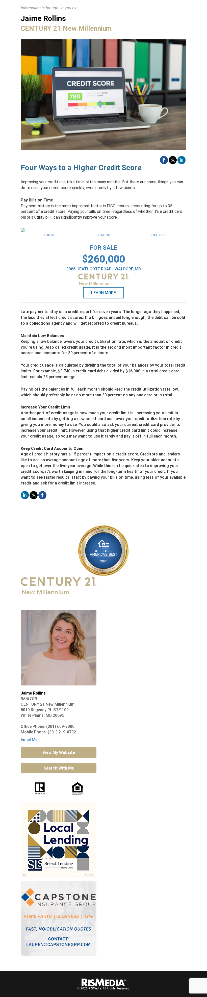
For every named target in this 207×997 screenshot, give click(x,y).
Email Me (29, 739)
